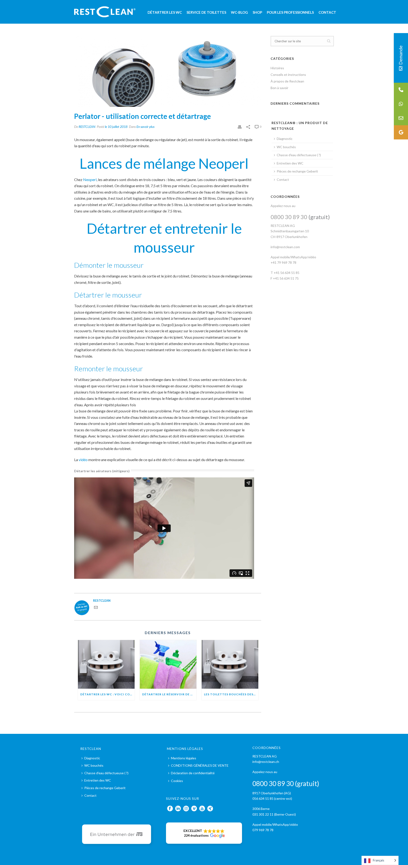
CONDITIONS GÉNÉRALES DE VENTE (200, 765)
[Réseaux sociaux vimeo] (194, 809)
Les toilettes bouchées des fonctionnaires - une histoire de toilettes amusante (231, 694)
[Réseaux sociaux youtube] (202, 809)
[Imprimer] (240, 126)
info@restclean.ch (265, 762)
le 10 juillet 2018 (116, 127)
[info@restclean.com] (401, 118)
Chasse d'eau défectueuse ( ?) (299, 155)
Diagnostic (285, 139)
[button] (204, 833)
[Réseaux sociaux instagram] (186, 809)
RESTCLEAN (87, 127)
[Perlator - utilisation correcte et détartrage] (167, 71)
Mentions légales (183, 758)
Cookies (177, 781)
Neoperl (90, 179)
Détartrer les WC (165, 12)
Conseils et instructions (288, 75)
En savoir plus (145, 127)
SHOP (257, 12)
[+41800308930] (401, 90)
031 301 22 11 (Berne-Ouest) (274, 814)
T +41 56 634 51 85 (285, 273)
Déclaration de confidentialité (193, 773)
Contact (327, 12)
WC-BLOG (239, 12)
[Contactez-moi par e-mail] (96, 608)
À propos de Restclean (287, 81)
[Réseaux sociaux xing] (210, 809)
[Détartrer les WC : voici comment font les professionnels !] (106, 664)
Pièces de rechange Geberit (297, 171)
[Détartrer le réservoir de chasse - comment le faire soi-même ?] (168, 664)
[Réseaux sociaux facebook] (170, 809)
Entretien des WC (290, 163)
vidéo (83, 459)
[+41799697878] (401, 104)
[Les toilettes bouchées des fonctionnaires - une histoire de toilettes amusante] (230, 664)
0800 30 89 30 (289, 216)
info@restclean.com (285, 247)
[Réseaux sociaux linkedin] (178, 809)
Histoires (277, 68)
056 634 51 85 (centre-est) (272, 798)
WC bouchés (286, 147)
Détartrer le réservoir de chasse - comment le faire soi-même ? (169, 694)
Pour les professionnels (290, 12)
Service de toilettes (206, 12)
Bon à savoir (279, 88)
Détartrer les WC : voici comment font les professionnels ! (107, 694)
